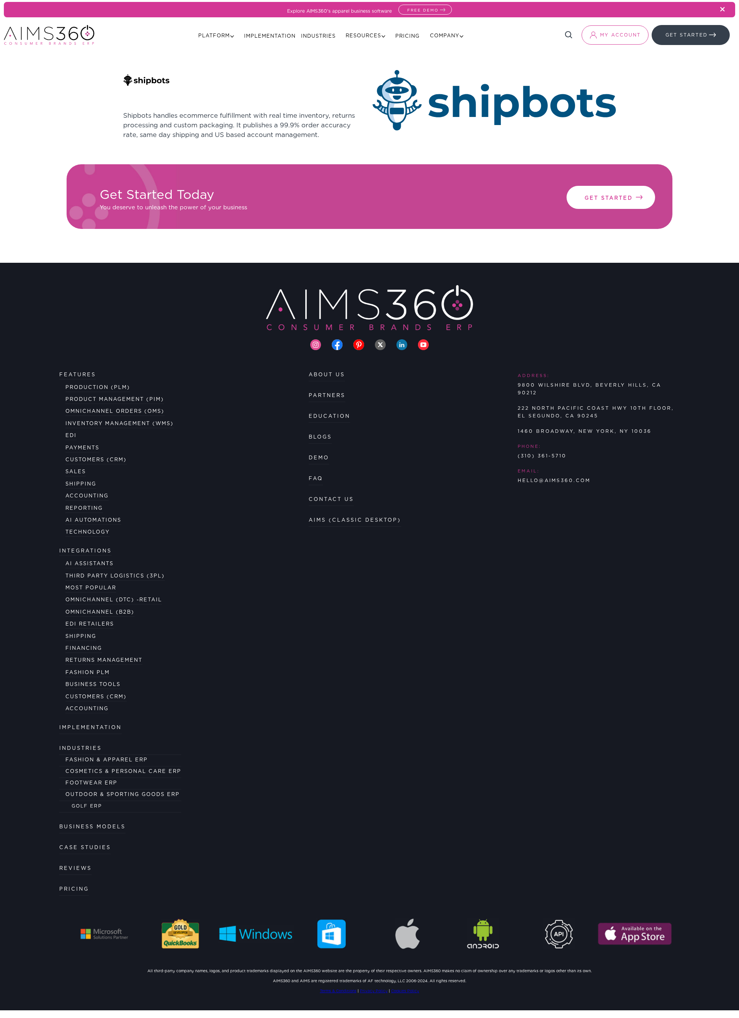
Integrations (85, 551)
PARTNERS (327, 395)
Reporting (84, 508)
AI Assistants (89, 563)
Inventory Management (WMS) (119, 423)
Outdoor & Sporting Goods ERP (122, 794)
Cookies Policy (405, 990)
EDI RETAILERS (89, 624)
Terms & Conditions (338, 990)
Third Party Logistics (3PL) (115, 576)
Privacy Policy (374, 990)
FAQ (316, 478)
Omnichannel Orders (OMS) (114, 411)
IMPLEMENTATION (90, 727)
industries (80, 748)
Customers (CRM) (96, 459)
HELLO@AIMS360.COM (554, 480)
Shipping (80, 484)
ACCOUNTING (87, 708)
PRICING (74, 889)
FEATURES (77, 374)
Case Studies (85, 847)
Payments (82, 448)
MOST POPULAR (90, 588)
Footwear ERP (91, 783)
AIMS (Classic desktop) (355, 520)
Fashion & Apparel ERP (106, 760)
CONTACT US (331, 499)
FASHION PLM (87, 672)
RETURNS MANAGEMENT (103, 660)
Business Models (92, 826)
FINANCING (83, 648)
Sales (75, 471)
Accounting (87, 496)
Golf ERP (87, 806)
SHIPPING (80, 636)
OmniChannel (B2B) (99, 612)
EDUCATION (329, 416)
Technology (87, 532)
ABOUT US (327, 374)
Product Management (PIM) (114, 399)
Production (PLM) (97, 387)
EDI (71, 435)
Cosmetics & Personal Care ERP (123, 771)
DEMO (319, 458)
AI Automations (93, 520)
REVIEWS (75, 868)
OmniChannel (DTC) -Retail (113, 599)
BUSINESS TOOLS (92, 684)
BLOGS (320, 437)
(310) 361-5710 (542, 456)
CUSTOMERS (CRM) (96, 696)
